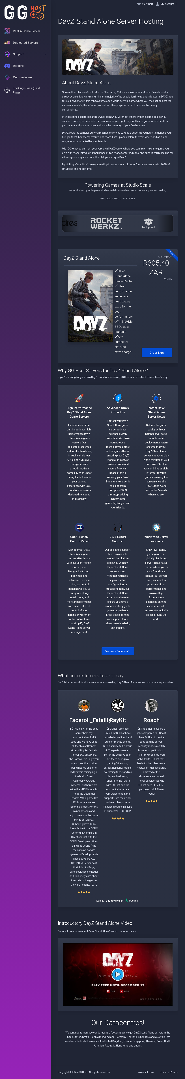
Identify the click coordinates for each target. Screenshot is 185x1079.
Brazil (160, 1041)
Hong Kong (122, 1045)
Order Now (156, 352)
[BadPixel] (138, 223)
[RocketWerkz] (96, 223)
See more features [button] (116, 651)
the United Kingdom (111, 1041)
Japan (137, 1045)
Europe (128, 1041)
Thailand (151, 1041)
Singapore (139, 1041)
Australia (110, 1045)
